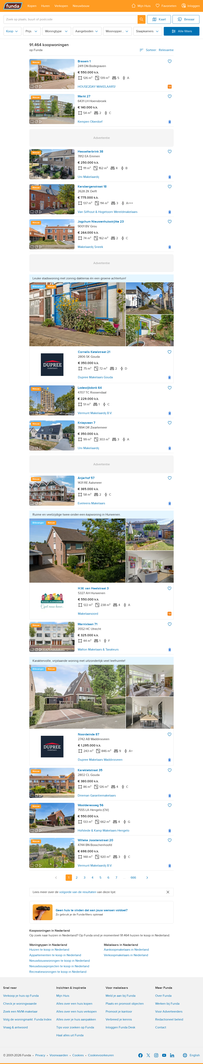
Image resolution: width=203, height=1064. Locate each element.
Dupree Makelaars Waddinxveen (100, 760)
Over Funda (163, 996)
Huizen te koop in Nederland (49, 950)
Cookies (78, 1055)
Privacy (40, 1055)
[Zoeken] (142, 19)
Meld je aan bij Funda (120, 996)
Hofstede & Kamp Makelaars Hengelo (103, 831)
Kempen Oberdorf (90, 122)
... (124, 878)
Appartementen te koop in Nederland (55, 955)
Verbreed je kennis (119, 1019)
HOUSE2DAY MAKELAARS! (97, 87)
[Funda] (13, 6)
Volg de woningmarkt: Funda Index (27, 1019)
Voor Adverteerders (168, 1012)
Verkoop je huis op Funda (21, 996)
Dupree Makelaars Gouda (95, 377)
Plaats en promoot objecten (125, 1004)
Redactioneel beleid (169, 1019)
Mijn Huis (62, 996)
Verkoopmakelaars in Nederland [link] (126, 955)
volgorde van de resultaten (77, 892)
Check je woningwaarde (20, 1004)
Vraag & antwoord (15, 1027)
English (195, 1055)
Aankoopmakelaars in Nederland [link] (126, 950)
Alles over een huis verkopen (76, 1012)
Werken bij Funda (167, 1004)
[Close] (168, 892)
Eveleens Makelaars (91, 503)
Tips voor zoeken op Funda (75, 1027)
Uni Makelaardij (88, 177)
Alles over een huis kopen (74, 1004)
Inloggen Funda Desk (120, 1027)
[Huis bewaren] (169, 61)
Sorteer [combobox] (160, 50)
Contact (160, 1027)
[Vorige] (56, 877)
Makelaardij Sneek (90, 247)
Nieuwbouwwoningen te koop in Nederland (59, 961)
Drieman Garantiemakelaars (97, 796)
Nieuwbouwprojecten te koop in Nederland (59, 966)
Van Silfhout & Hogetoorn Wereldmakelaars (107, 212)
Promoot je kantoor (119, 1012)
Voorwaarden (59, 1055)
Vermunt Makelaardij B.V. (95, 413)
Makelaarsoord (88, 614)
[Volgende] (147, 877)
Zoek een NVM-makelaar (20, 1012)
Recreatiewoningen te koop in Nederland (57, 972)
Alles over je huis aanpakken (76, 1019)
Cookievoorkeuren (101, 1055)
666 (133, 878)
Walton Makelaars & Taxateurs (98, 649)
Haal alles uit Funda (69, 1035)
